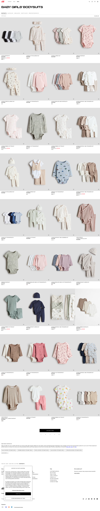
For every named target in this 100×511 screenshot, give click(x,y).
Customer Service (54, 471)
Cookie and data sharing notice (18, 490)
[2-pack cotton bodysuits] (37, 82)
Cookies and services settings (18, 498)
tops (75, 446)
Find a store (53, 474)
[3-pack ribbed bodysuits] (87, 307)
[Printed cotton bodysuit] (37, 126)
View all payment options (18, 507)
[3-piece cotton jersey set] (37, 36)
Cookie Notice (53, 480)
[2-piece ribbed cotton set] (12, 126)
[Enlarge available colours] (2, 104)
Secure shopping (54, 478)
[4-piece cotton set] (37, 218)
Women (9, 1)
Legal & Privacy (54, 475)
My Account (53, 472)
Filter (95, 16)
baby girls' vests (69, 446)
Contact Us (53, 477)
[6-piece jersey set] (62, 36)
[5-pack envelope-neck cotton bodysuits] (37, 262)
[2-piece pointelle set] (87, 218)
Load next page (50, 430)
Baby (7, 463)
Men (14, 1)
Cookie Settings (54, 481)
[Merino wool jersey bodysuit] (12, 397)
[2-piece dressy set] (37, 172)
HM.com (3, 463)
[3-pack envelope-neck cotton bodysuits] (62, 262)
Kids (18, 1)
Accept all (18, 493)
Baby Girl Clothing (13, 463)
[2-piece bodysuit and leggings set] (62, 218)
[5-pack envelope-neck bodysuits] (62, 82)
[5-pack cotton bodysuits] (12, 218)
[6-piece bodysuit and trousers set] (87, 82)
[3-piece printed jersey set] (12, 82)
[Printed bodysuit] (87, 36)
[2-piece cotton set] (37, 397)
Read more (77, 473)
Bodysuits (21, 463)
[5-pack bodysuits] (12, 36)
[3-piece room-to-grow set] (87, 262)
